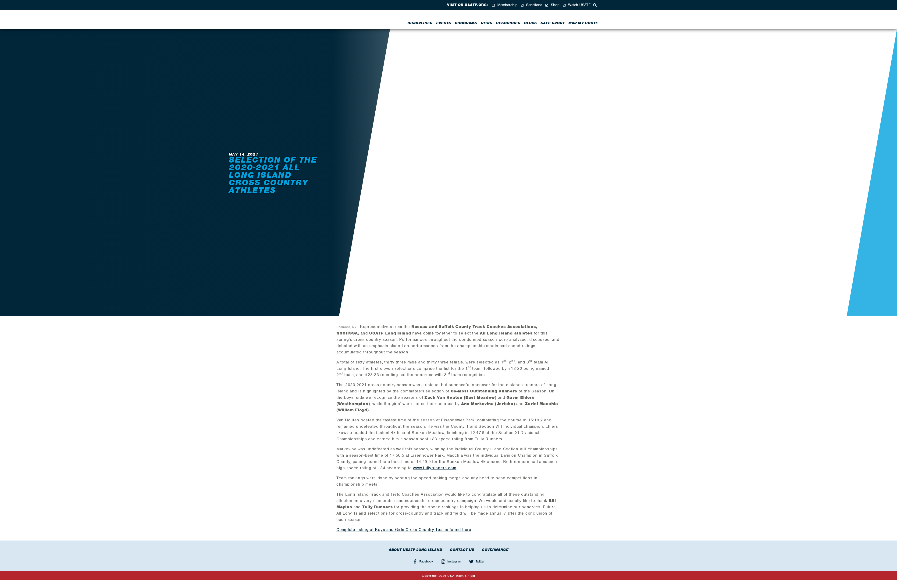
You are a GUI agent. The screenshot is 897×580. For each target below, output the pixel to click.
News (486, 23)
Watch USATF (579, 5)
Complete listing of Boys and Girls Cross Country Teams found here (403, 529)
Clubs (530, 23)
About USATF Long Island (415, 550)
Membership (506, 5)
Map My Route (583, 23)
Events (443, 23)
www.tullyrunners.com (434, 467)
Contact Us (462, 550)
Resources (508, 23)
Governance (495, 550)
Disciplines (419, 23)
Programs (466, 23)
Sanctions (533, 5)
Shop (554, 5)
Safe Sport (553, 23)
